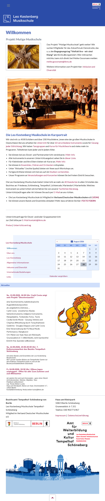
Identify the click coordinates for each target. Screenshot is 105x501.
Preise (9, 225)
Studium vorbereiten (59, 171)
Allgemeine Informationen (18, 262)
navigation (8, 5)
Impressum (60, 415)
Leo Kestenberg (14, 258)
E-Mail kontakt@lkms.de (34, 220)
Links (9, 277)
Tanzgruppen (39, 146)
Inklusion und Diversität (17, 267)
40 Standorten (71, 182)
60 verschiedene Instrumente (68, 142)
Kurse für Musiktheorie (60, 146)
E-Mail (57, 192)
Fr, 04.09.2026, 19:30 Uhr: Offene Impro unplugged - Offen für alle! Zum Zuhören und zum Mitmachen (28, 371)
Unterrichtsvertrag (22, 225)
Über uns (10, 253)
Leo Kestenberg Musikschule (19, 243)
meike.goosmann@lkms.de (59, 61)
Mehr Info (70, 154)
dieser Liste (70, 158)
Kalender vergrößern (59, 276)
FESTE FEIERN (89, 200)
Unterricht (42, 142)
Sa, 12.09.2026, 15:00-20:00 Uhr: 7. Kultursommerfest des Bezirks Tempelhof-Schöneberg (26, 349)
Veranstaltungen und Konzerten (42, 175)
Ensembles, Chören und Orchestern (37, 165)
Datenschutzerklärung (78, 415)
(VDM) (95, 197)
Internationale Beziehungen (19, 272)
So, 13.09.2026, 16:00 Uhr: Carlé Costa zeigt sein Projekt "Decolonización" (27, 296)
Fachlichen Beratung (68, 188)
